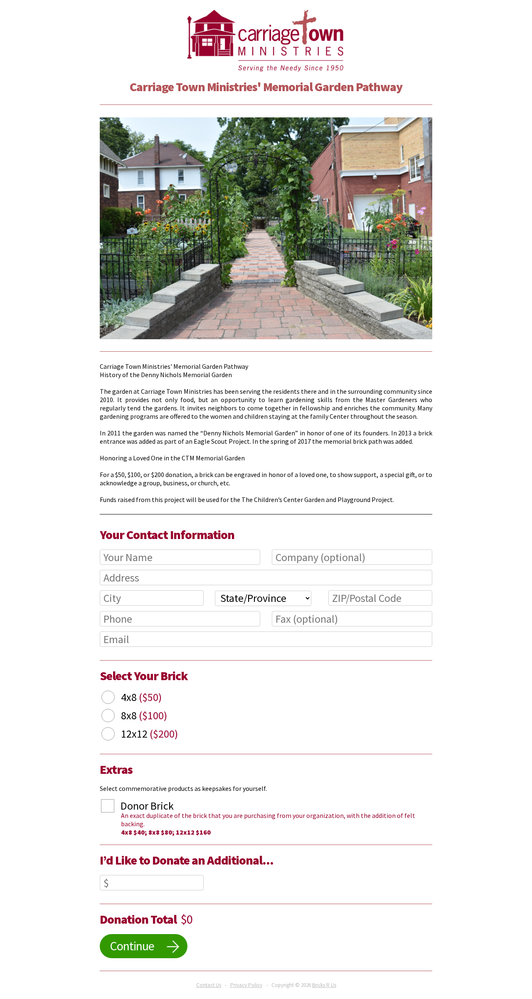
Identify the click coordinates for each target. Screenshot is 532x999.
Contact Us (208, 985)
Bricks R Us (324, 985)
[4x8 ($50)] (114, 698)
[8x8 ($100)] (114, 717)
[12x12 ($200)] (114, 735)
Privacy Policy (246, 985)
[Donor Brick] (113, 807)
